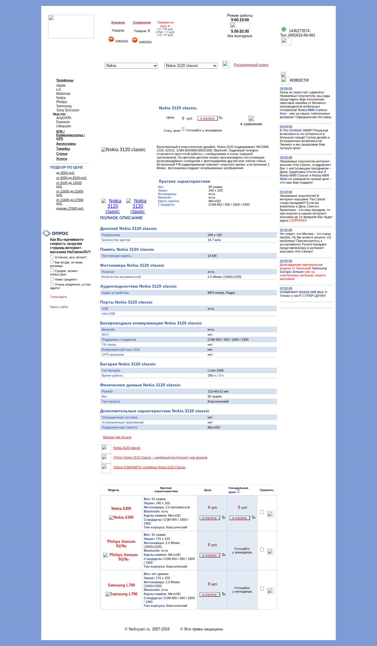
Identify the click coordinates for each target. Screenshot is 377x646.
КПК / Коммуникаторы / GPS (70, 135)
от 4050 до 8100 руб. (71, 177)
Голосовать (58, 297)
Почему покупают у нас (227, 54)
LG (58, 90)
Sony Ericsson (67, 110)
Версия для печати (117, 437)
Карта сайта (59, 307)
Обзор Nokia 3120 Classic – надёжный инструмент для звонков (160, 457)
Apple (61, 85)
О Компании (59, 54)
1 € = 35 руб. (165, 29)
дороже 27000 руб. (70, 208)
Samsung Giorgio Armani (303, 269)
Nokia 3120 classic (126, 447)
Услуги (61, 158)
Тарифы (63, 148)
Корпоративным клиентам (171, 54)
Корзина (118, 22)
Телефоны (64, 80)
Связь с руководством (307, 54)
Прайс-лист (267, 54)
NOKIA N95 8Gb (312, 292)
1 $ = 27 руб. (165, 35)
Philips (61, 102)
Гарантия (130, 54)
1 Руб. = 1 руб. (165, 32)
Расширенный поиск (251, 65)
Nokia (61, 98)
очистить (121, 40)
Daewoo (63, 122)
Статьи (61, 153)
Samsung (64, 106)
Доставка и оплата (96, 54)
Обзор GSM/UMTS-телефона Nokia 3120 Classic (149, 467)
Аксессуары (66, 143)
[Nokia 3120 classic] (112, 211)
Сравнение (142, 22)
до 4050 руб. (65, 172)
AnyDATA (63, 118)
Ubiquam (63, 126)
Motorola (63, 94)
